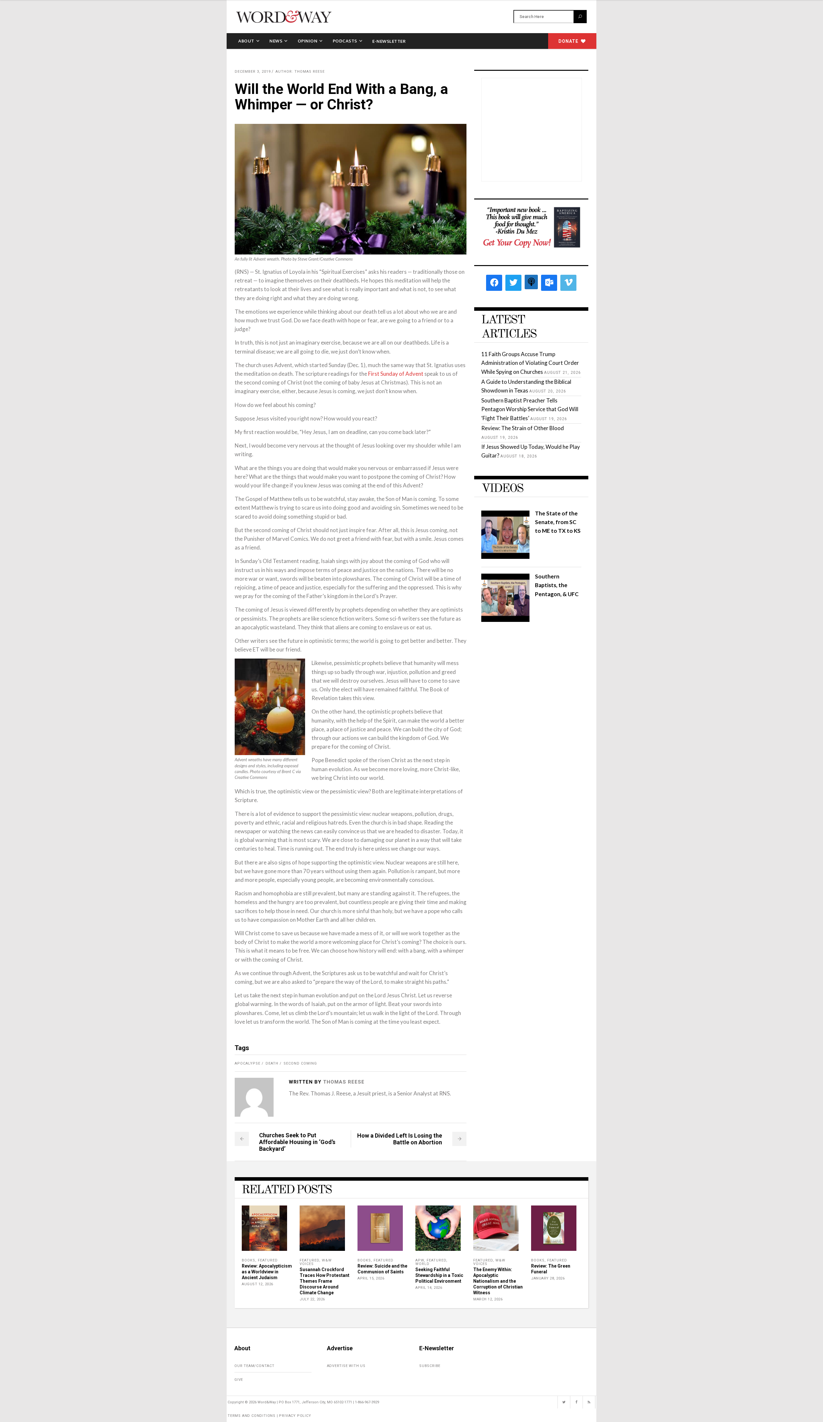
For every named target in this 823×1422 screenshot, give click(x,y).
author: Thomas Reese (300, 71)
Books (248, 1260)
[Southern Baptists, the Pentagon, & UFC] (505, 619)
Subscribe (429, 1366)
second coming (300, 1063)
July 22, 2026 (312, 1299)
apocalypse (247, 1063)
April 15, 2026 (370, 1278)
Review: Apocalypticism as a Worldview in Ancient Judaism (267, 1271)
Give (238, 1380)
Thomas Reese (344, 1082)
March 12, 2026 (487, 1299)
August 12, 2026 (257, 1284)
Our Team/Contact (254, 1366)
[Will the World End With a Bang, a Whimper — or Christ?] (254, 1097)
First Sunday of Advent (395, 373)
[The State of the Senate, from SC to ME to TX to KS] (505, 556)
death (272, 1063)
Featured (268, 1260)
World (422, 1264)
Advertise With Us (346, 1366)
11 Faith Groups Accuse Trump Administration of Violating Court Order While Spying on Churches (530, 363)
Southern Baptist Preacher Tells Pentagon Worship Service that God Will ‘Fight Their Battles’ (529, 409)
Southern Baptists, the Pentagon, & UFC (557, 585)
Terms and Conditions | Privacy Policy (269, 1416)
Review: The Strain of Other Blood (522, 428)
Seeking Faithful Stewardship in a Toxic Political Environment (439, 1275)
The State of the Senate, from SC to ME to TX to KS (558, 522)
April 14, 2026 (428, 1288)
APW (419, 1260)
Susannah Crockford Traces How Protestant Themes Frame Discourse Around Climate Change (324, 1281)
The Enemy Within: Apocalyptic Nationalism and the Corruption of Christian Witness (498, 1281)
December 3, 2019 (253, 71)
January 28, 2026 (548, 1278)
